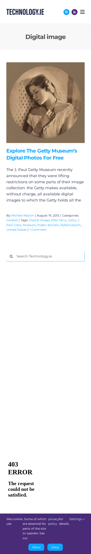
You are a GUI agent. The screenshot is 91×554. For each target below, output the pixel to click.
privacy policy (53, 521)
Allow (36, 547)
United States (16, 230)
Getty (72, 220)
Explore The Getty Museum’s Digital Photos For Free (39, 102)
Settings (76, 519)
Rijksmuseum (70, 225)
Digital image (39, 220)
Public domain (48, 225)
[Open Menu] (82, 12)
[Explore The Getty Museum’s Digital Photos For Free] (45, 102)
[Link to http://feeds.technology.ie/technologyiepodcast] (74, 12)
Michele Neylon (22, 215)
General (12, 220)
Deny (55, 547)
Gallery (51, 102)
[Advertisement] (38, 329)
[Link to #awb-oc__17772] (66, 12)
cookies (17, 519)
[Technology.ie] (25, 10)
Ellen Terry (58, 220)
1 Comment (38, 230)
